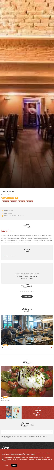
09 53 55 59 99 (8, 213)
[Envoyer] (51, 432)
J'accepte (14, 465)
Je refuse (6, 465)
